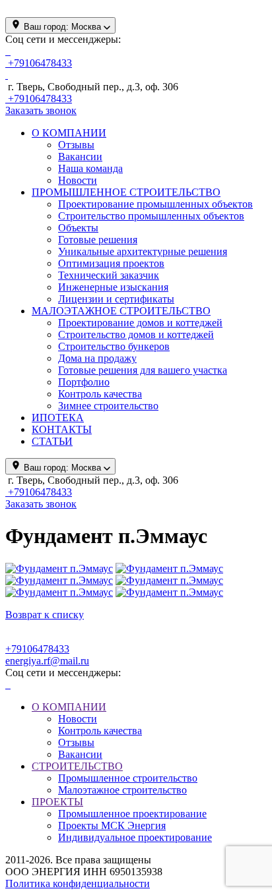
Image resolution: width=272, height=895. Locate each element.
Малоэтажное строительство (122, 789)
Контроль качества (100, 393)
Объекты (78, 227)
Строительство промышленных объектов (151, 215)
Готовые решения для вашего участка (142, 370)
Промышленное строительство (127, 778)
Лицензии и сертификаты (116, 298)
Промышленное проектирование (132, 813)
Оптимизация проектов (111, 263)
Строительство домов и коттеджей (136, 334)
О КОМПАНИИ (69, 706)
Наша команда (90, 168)
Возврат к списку (44, 614)
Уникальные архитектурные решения (142, 251)
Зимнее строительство (108, 405)
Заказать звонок (41, 110)
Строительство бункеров (114, 346)
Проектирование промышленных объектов (155, 204)
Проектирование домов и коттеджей (140, 322)
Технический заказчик (108, 275)
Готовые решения (97, 239)
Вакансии (80, 156)
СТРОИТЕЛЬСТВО (77, 766)
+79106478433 (37, 648)
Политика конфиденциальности (77, 883)
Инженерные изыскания (113, 287)
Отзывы (76, 144)
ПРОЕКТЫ (57, 801)
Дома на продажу (97, 358)
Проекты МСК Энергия (112, 825)
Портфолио (84, 382)
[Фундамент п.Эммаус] (59, 568)
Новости (77, 180)
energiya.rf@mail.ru (47, 660)
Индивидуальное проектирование (135, 837)
